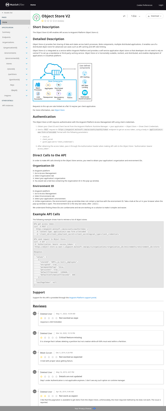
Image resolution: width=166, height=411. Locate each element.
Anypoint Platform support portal (82, 297)
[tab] (33, 5)
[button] (29, 28)
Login (161, 5)
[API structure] (15, 64)
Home (33, 5)
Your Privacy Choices (83, 408)
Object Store (59, 110)
